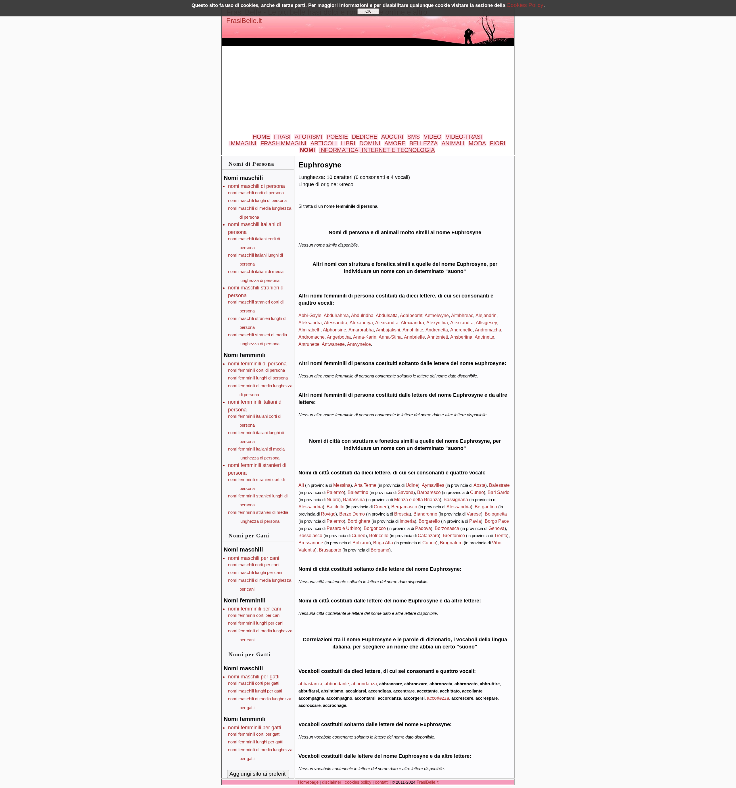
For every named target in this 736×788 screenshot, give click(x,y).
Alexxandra (412, 322)
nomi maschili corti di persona (256, 192)
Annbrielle (414, 336)
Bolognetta (496, 513)
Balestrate (499, 485)
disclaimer (331, 782)
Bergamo (380, 549)
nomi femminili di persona (257, 364)
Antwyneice (359, 344)
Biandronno (425, 513)
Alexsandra (386, 322)
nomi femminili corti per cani (254, 615)
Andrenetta (436, 329)
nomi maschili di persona (256, 186)
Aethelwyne (437, 315)
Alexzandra (462, 322)
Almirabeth (309, 329)
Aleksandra (310, 322)
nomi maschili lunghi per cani (255, 572)
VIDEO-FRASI (464, 136)
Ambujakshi (388, 329)
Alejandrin (486, 315)
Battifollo (335, 506)
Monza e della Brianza (417, 499)
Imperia (407, 521)
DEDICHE (364, 136)
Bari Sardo (498, 492)
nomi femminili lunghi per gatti (255, 741)
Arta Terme (365, 485)
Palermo (335, 492)
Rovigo (328, 513)
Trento (500, 535)
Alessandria (310, 506)
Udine (412, 485)
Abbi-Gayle (309, 315)
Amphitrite (412, 329)
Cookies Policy (525, 5)
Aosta (479, 485)
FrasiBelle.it (244, 20)
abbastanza (310, 683)
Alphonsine (334, 329)
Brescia (402, 513)
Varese (474, 513)
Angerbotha (339, 336)
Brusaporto (330, 549)
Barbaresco (429, 492)
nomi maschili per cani (253, 558)
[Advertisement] (368, 90)
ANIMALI (453, 143)
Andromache (311, 336)
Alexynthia (437, 322)
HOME (261, 136)
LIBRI (348, 143)
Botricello (378, 535)
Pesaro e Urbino (343, 528)
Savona (405, 492)
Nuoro (333, 499)
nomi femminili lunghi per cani (255, 623)
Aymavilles (433, 485)
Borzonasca (447, 528)
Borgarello (429, 521)
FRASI (282, 136)
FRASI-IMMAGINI (283, 143)
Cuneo (477, 492)
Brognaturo (451, 542)
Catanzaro (428, 535)
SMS (413, 136)
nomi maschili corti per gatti (253, 683)
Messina (341, 485)
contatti (381, 782)
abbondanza (364, 683)
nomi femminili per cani (254, 609)
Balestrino (358, 492)
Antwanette (333, 344)
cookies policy (358, 782)
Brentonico (454, 535)
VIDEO (433, 136)
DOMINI (369, 143)
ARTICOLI (323, 143)
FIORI (497, 143)
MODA (477, 143)
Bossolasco (310, 535)
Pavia (475, 521)
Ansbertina (461, 336)
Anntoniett (437, 336)
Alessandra (335, 322)
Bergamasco (404, 506)
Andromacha (488, 329)
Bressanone (310, 542)
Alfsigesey (486, 322)
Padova (423, 528)
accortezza (438, 698)
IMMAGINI (242, 143)
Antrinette (484, 336)
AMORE (394, 143)
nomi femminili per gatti (254, 727)
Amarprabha (361, 329)
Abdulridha (362, 315)
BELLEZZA (423, 143)
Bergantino (486, 506)
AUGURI (392, 136)
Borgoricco (375, 528)
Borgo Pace (497, 521)
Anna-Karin (364, 336)
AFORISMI (309, 136)
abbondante (337, 683)
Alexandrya (361, 322)
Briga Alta (383, 542)
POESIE (337, 136)
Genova (496, 528)
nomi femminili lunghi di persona (258, 377)
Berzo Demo (352, 513)
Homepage (308, 782)
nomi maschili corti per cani (253, 564)
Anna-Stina (390, 336)
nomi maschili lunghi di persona (257, 200)
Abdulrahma (336, 315)
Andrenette (461, 329)
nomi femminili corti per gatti (254, 734)
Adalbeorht (411, 315)
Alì (301, 485)
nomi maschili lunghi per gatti (255, 690)
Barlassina (354, 499)
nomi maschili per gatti (253, 677)
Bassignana (456, 499)
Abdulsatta (387, 315)
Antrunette (308, 344)
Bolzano (360, 542)
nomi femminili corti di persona (256, 370)
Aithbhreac (462, 315)
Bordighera (359, 521)
